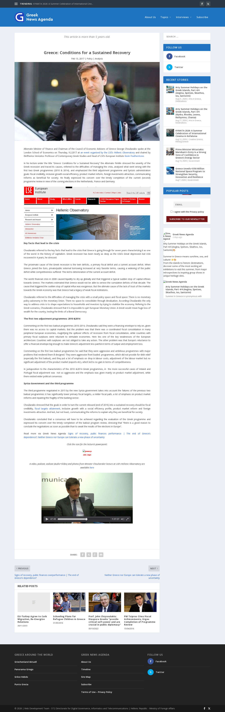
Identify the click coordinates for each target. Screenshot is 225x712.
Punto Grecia (21, 684)
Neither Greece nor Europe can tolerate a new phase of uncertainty (71, 437)
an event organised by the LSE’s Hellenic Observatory (108, 152)
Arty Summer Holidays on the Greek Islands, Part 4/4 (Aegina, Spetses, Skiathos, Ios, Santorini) (191, 91)
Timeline (85, 669)
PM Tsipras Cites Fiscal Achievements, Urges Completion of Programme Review (140, 620)
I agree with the (188, 211)
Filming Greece (182, 141)
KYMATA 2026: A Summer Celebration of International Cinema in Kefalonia (191, 133)
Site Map (86, 676)
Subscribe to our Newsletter (186, 219)
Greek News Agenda (183, 234)
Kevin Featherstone (134, 156)
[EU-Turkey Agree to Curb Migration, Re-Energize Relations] (34, 602)
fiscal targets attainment (47, 408)
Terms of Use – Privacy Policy (96, 692)
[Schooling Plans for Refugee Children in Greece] (69, 602)
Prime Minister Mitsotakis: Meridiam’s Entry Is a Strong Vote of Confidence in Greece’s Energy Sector (191, 153)
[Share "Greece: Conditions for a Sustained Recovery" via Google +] (95, 555)
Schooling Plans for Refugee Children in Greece (69, 618)
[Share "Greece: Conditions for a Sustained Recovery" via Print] (101, 555)
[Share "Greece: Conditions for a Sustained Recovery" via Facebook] (83, 555)
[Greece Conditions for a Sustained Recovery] (87, 454)
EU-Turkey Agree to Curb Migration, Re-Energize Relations (32, 619)
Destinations (181, 101)
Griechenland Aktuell (26, 661)
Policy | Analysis (95, 58)
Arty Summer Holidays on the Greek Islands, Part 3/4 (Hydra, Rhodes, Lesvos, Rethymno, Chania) (191, 113)
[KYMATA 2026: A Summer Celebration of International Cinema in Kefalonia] (170, 132)
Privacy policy (197, 211)
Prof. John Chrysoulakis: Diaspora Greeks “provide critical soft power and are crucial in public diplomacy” (105, 620)
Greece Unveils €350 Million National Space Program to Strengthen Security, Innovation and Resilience (190, 172)
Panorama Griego (24, 669)
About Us (150, 17)
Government (194, 161)
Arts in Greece (195, 99)
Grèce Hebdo (21, 676)
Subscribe (202, 17)
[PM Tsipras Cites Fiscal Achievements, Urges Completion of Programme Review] (140, 602)
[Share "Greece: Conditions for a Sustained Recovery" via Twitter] (89, 555)
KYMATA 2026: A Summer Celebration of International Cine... (63, 3)
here (92, 467)
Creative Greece (196, 139)
